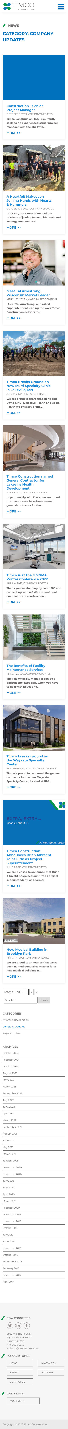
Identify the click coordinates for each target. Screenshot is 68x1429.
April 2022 (8, 1113)
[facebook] (27, 1325)
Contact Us (17, 1381)
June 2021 (8, 1140)
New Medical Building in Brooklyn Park (27, 952)
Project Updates (12, 1033)
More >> (14, 133)
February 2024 (11, 1059)
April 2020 (9, 1194)
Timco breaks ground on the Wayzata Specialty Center (27, 760)
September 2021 (12, 1126)
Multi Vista (17, 1400)
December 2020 (12, 1167)
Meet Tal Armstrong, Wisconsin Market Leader (28, 293)
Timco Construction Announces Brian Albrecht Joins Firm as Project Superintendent (29, 857)
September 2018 (12, 1261)
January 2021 (10, 1160)
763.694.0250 (16, 1341)
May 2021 (8, 1147)
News (13, 1363)
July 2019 (8, 1234)
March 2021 (9, 1153)
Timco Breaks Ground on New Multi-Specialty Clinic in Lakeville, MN (29, 386)
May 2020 (8, 1187)
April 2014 (8, 1281)
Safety (14, 1372)
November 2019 (12, 1221)
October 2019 (10, 1227)
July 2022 (8, 1100)
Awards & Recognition (16, 1019)
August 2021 (10, 1133)
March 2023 (9, 1086)
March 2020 (10, 1201)
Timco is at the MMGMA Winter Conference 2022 (27, 577)
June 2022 (9, 1106)
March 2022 (9, 1120)
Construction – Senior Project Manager (25, 108)
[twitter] (10, 1325)
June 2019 (9, 1241)
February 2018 (11, 1268)
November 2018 (12, 1248)
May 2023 (8, 1079)
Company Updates (14, 1026)
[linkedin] (18, 1325)
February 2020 (11, 1207)
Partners (47, 1372)
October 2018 (10, 1254)
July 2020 (8, 1180)
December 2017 (12, 1275)
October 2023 (10, 1066)
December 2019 (12, 1214)
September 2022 (12, 1093)
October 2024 (11, 1052)
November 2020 (12, 1174)
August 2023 (10, 1073)
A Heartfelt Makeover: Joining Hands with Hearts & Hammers (29, 201)
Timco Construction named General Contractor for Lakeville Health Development (30, 482)
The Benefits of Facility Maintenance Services (26, 668)
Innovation (49, 1363)
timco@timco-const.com (24, 1348)
